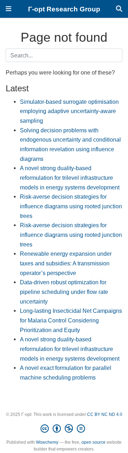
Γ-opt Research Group (64, 9)
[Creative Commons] (64, 428)
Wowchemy (47, 442)
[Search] (119, 9)
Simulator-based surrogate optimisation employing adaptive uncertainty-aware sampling (69, 111)
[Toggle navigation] (8, 9)
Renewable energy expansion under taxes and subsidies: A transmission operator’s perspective (66, 263)
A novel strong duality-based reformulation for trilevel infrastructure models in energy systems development (69, 177)
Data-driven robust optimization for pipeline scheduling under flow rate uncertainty (64, 291)
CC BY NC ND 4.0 (104, 414)
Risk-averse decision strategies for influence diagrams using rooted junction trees (71, 206)
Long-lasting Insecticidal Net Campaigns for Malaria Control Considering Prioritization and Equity (71, 320)
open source (93, 442)
